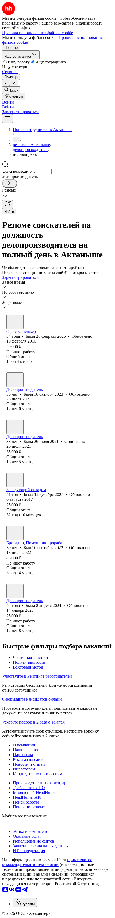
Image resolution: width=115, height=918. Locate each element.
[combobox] (27, 171)
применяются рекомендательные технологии (47, 862)
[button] (8, 102)
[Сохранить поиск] (7, 204)
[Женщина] (15, 322)
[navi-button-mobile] (7, 118)
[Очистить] (9, 183)
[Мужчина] (15, 533)
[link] (11, 89)
